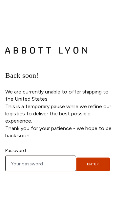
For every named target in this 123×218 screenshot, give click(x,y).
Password (15, 150)
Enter (93, 164)
